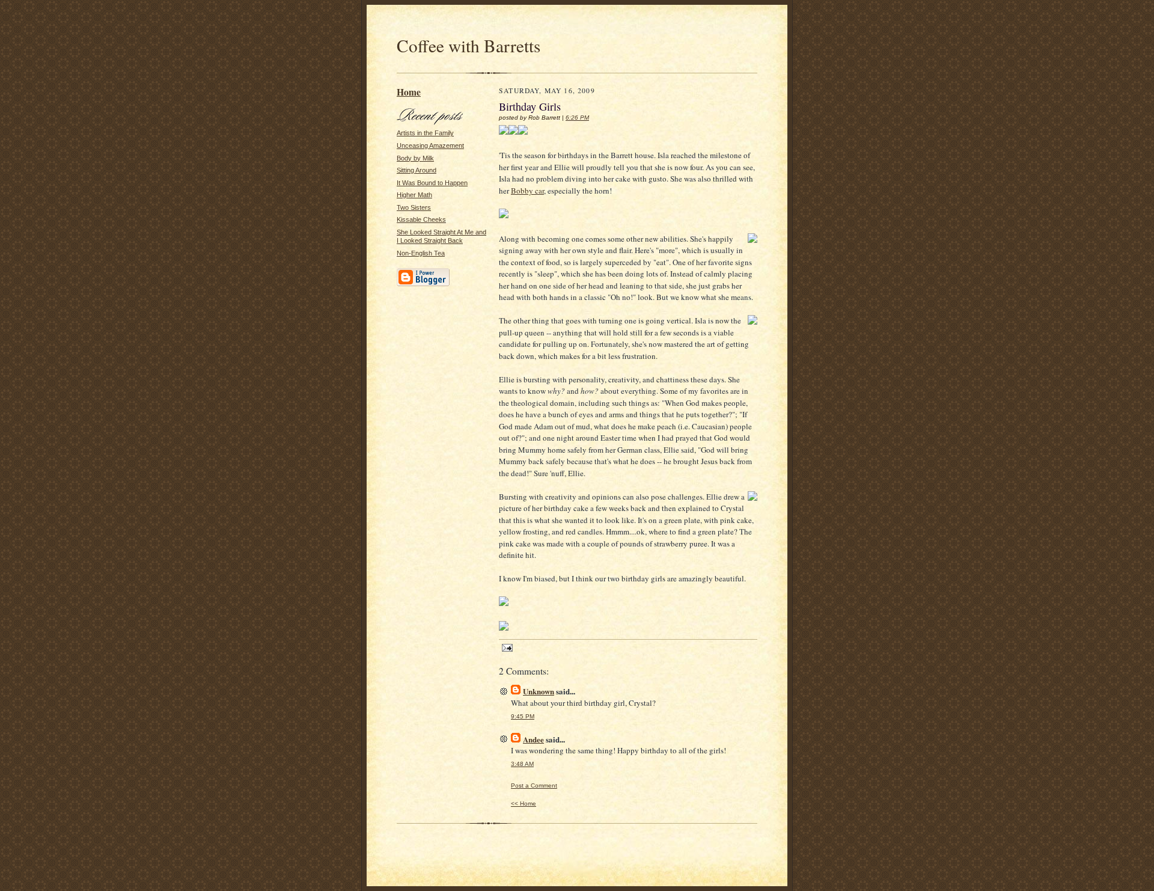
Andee (533, 739)
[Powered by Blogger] (423, 284)
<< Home (523, 803)
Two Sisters (414, 207)
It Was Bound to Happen (432, 182)
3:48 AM (522, 764)
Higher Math (414, 194)
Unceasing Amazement (430, 145)
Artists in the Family (425, 132)
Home (409, 92)
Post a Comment (534, 785)
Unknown (538, 691)
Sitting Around (416, 170)
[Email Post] (506, 646)
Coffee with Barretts (468, 45)
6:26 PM (577, 117)
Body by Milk (415, 158)
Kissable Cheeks (421, 219)
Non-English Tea (421, 253)
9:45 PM (522, 716)
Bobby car (527, 190)
